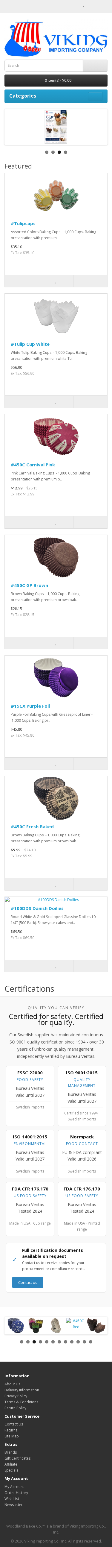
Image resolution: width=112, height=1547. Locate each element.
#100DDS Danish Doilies (37, 908)
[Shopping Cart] (95, 5)
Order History (16, 1492)
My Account (14, 1486)
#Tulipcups (23, 223)
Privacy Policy (15, 1396)
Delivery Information (21, 1390)
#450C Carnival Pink (33, 465)
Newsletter (13, 1504)
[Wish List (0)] (89, 5)
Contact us (27, 1282)
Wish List (11, 1498)
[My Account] (81, 5)
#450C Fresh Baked (32, 826)
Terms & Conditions (21, 1402)
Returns (10, 1430)
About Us (12, 1384)
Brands (10, 1452)
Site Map (11, 1436)
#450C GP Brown (29, 585)
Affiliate (10, 1464)
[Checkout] (103, 5)
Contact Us (13, 1424)
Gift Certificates (17, 1458)
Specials (11, 1470)
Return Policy (15, 1407)
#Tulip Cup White (30, 344)
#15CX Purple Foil (30, 706)
